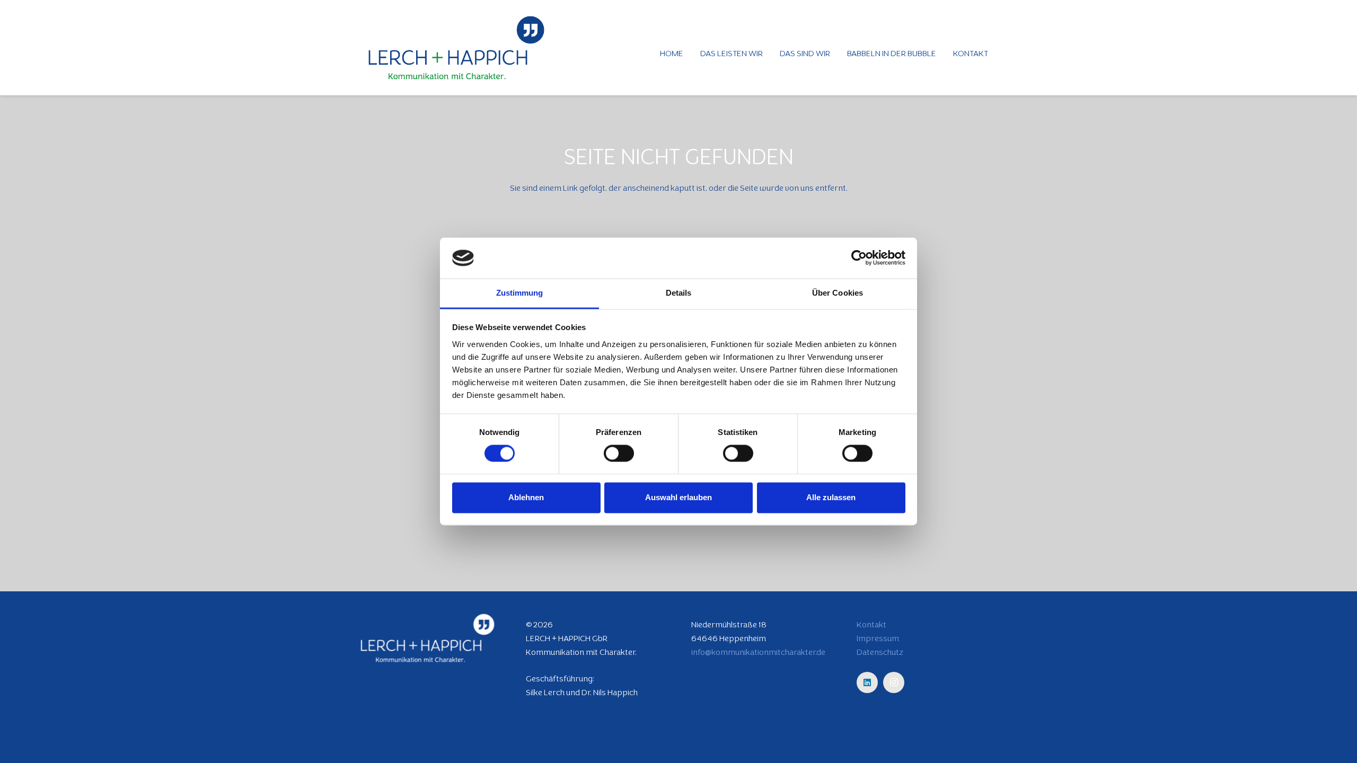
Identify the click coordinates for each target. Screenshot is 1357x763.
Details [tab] (679, 292)
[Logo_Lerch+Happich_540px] (456, 47)
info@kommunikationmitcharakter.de (758, 652)
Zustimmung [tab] (519, 292)
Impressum (878, 638)
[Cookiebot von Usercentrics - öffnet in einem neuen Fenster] (859, 258)
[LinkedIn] (867, 682)
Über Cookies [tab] (837, 292)
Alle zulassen (831, 497)
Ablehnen (526, 497)
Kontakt (871, 624)
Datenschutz (880, 652)
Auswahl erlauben (678, 497)
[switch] (619, 453)
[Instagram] (893, 682)
